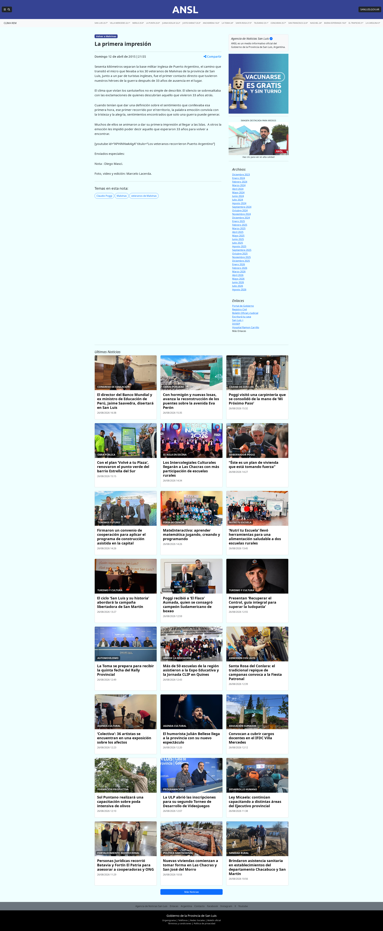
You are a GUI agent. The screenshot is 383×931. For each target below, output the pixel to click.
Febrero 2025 (239, 224)
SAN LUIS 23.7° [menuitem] (101, 23)
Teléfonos (183, 920)
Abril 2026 (237, 275)
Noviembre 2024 (241, 214)
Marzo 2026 (239, 271)
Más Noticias (191, 892)
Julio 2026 (237, 286)
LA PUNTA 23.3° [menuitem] (153, 23)
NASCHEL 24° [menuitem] (316, 23)
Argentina (186, 906)
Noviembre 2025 (241, 257)
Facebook (212, 906)
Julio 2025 (237, 242)
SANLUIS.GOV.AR (369, 9)
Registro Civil (239, 309)
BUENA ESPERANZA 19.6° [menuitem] (335, 23)
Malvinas (122, 195)
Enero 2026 (238, 264)
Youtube (243, 906)
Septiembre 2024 (241, 207)
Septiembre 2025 (241, 250)
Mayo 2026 (238, 278)
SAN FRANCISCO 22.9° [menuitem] (298, 23)
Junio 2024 (238, 196)
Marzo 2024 (239, 185)
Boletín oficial (214, 920)
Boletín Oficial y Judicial (245, 313)
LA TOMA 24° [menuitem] (227, 23)
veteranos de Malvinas (144, 195)
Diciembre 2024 (241, 217)
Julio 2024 (237, 199)
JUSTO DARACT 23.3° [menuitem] (191, 23)
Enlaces (174, 906)
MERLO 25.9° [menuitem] (138, 23)
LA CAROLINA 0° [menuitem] (373, 23)
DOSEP (236, 323)
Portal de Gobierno (243, 305)
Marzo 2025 (239, 228)
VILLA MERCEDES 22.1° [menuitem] (120, 23)
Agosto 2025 (239, 246)
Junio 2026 (238, 282)
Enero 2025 (238, 221)
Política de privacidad (204, 923)
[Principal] (7, 9)
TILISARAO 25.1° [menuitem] (261, 23)
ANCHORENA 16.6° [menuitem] (211, 23)
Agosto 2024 (239, 203)
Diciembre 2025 (241, 260)
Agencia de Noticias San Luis (151, 906)
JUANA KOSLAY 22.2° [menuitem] (171, 23)
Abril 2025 (237, 232)
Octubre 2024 (240, 210)
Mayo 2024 (238, 192)
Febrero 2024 (239, 181)
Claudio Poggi (104, 195)
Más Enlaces (239, 331)
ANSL (185, 9)
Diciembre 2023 (241, 174)
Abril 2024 (237, 189)
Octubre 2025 (240, 253)
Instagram (226, 906)
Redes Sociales (197, 920)
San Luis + (237, 320)
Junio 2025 (238, 239)
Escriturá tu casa (241, 316)
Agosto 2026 (239, 289)
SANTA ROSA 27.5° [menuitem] (244, 23)
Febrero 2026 (239, 268)
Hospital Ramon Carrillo (245, 327)
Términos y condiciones (179, 923)
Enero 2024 (238, 178)
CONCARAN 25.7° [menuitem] (278, 23)
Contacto (199, 906)
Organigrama (169, 920)
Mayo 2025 (238, 235)
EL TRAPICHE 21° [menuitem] (356, 23)
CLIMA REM (10, 23)
